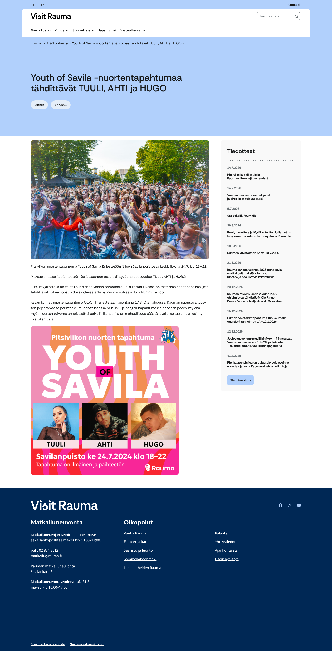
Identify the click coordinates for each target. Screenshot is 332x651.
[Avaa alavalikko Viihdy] (67, 30)
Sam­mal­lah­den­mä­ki (140, 559)
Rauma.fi (293, 5)
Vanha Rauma (135, 533)
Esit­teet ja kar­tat (137, 541)
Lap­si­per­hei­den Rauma (142, 567)
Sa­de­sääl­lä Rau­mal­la (241, 215)
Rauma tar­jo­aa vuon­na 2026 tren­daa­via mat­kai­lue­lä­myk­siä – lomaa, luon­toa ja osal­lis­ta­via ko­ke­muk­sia (254, 273)
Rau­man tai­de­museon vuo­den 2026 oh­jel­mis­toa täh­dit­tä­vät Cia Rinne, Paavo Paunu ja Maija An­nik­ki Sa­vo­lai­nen (255, 297)
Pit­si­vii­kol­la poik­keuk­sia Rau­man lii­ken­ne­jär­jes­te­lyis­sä (248, 176)
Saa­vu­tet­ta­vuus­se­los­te (48, 644)
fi (34, 5)
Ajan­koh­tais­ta (57, 43)
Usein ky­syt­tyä (227, 559)
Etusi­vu (36, 43)
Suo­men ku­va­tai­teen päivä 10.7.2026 (253, 253)
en (43, 5)
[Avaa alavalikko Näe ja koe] (49, 30)
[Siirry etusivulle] (51, 16)
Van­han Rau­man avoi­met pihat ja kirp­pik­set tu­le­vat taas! (248, 197)
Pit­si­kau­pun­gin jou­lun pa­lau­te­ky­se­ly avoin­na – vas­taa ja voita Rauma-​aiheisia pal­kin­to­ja (258, 364)
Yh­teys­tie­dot (225, 541)
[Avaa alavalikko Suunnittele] (93, 30)
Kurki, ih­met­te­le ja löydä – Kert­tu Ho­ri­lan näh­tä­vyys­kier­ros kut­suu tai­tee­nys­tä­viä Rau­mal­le (259, 234)
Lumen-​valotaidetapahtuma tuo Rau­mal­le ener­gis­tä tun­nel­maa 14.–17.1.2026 (256, 319)
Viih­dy (59, 30)
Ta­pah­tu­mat (108, 30)
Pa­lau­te (221, 533)
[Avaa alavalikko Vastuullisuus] (143, 30)
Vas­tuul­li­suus (130, 30)
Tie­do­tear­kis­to (240, 380)
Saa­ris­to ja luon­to (138, 550)
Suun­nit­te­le (81, 30)
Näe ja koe (38, 30)
